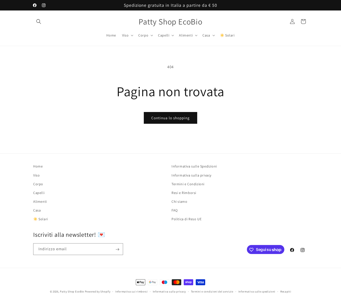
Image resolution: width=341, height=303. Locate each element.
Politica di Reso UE (186, 219)
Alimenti (40, 201)
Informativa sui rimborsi (131, 291)
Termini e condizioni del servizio (212, 291)
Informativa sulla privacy (191, 175)
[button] (38, 21)
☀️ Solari (40, 219)
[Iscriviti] (117, 249)
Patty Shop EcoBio (72, 291)
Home (38, 166)
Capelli (38, 192)
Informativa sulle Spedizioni (194, 166)
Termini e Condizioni (187, 184)
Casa (37, 210)
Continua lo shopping (170, 118)
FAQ (174, 210)
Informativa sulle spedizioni (257, 291)
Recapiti (285, 291)
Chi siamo (179, 201)
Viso (36, 175)
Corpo (38, 184)
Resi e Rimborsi (183, 192)
